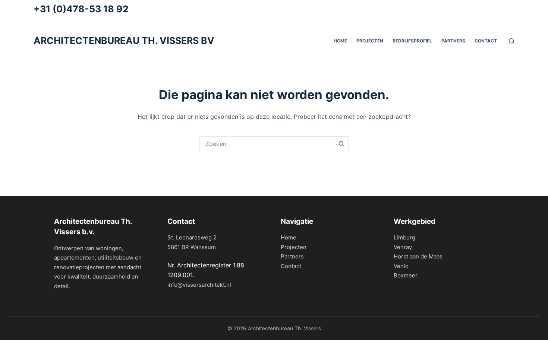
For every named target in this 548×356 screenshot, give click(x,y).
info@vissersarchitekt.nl (199, 284)
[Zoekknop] (341, 144)
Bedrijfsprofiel (412, 41)
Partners (292, 256)
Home (288, 237)
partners (453, 41)
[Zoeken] (511, 41)
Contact (486, 41)
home (340, 41)
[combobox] (267, 143)
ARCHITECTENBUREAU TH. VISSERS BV (124, 40)
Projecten (369, 41)
